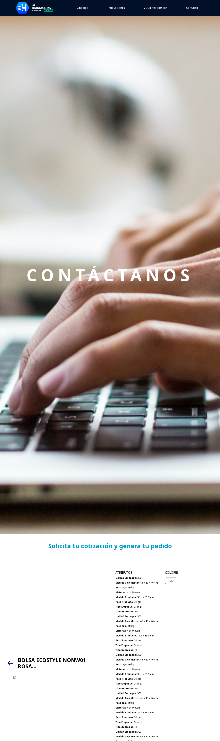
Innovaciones (116, 8)
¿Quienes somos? (155, 8)
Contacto (192, 8)
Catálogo (82, 8)
